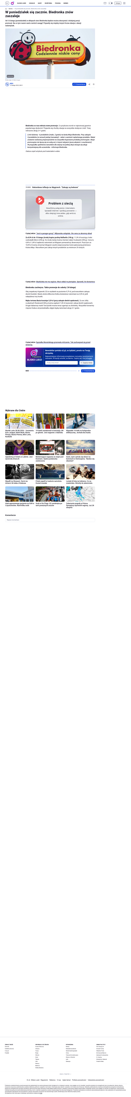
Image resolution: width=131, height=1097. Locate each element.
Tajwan (37, 1059)
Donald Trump (100, 1048)
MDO (11, 83)
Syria (36, 1057)
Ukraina (37, 1048)
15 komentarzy (80, 84)
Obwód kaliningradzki (71, 1051)
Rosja (36, 1053)
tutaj (41, 1093)
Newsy (67, 1046)
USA (36, 1061)
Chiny (67, 1053)
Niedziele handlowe (71, 1048)
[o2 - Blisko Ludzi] (14, 3)
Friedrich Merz (100, 1061)
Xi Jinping (99, 1057)
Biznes (66, 3)
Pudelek (7, 1053)
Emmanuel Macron (101, 1053)
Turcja (37, 1051)
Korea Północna (39, 1046)
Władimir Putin (100, 1051)
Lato (67, 1059)
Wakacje (68, 1061)
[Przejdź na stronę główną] (7, 4)
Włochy (37, 1055)
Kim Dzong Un (100, 1046)
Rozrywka (48, 3)
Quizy (40, 3)
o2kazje (32, 3)
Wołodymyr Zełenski (101, 1059)
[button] (110, 3)
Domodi (7, 1046)
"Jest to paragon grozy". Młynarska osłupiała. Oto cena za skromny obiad (64, 233)
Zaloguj (118, 3)
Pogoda (58, 3)
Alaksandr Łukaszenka (102, 1055)
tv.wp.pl (7, 1051)
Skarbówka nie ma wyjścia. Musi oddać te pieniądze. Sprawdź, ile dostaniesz (65, 282)
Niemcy (37, 1063)
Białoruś (37, 1065)
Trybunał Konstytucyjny (72, 1055)
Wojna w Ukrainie (70, 1057)
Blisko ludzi (21, 3)
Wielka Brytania (39, 1067)
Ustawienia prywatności (95, 1080)
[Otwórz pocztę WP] (105, 3)
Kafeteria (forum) (9, 1048)
